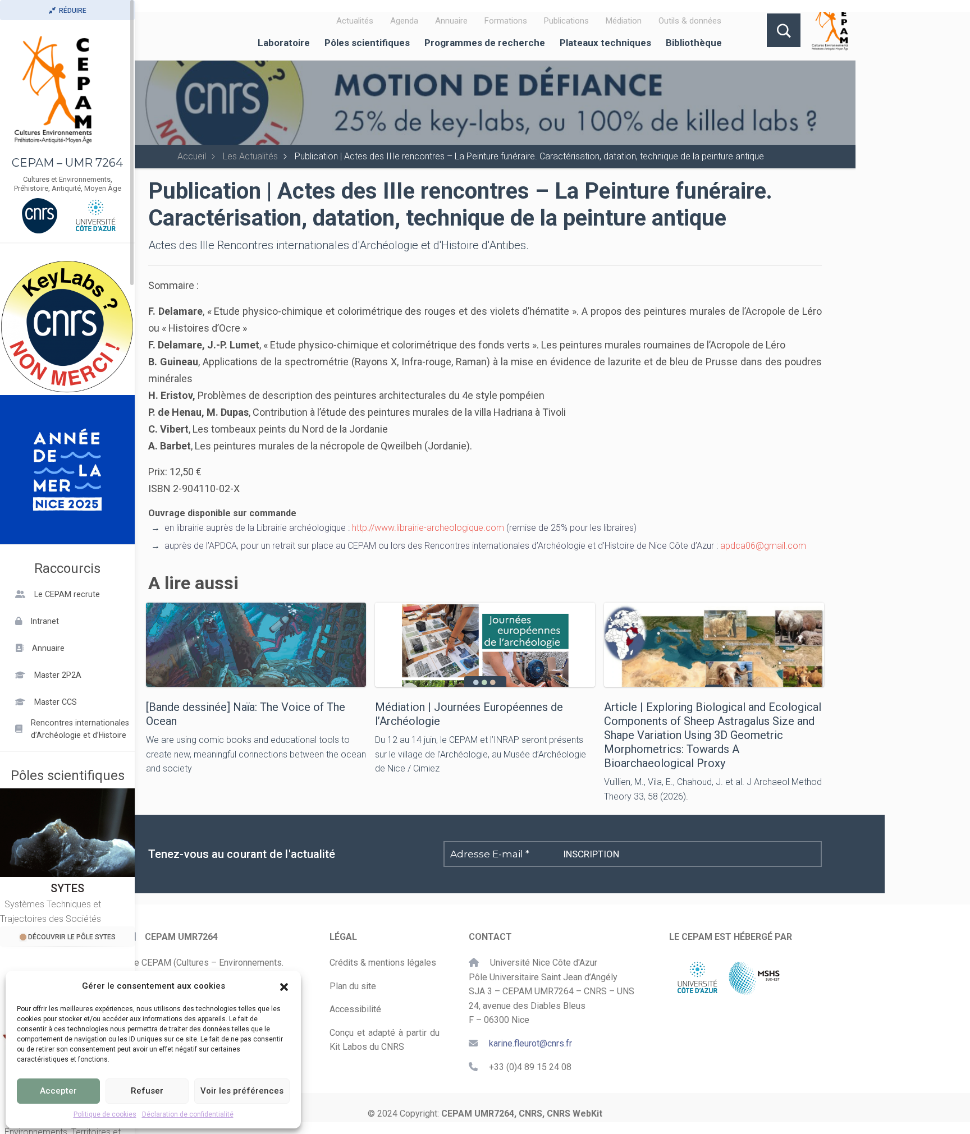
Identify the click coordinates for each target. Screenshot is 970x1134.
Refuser (147, 1091)
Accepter (58, 1091)
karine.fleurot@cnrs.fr (530, 1043)
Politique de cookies (105, 1114)
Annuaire (451, 21)
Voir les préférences (241, 1091)
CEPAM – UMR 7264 (67, 162)
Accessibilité (355, 1009)
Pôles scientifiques (367, 42)
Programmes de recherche (484, 42)
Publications (566, 21)
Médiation (624, 21)
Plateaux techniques (605, 42)
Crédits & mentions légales (383, 962)
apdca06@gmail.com (763, 545)
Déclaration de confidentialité (188, 1114)
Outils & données (689, 21)
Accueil (191, 156)
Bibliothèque (694, 42)
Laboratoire (284, 42)
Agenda (404, 21)
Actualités (354, 21)
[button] (284, 985)
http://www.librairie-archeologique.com (428, 527)
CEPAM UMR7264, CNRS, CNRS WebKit (521, 1113)
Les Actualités (250, 156)
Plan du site (353, 986)
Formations (505, 21)
